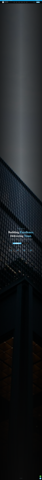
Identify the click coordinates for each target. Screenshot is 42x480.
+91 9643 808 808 (10, 0)
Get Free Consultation (16, 243)
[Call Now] (40, 478)
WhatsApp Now (24, 246)
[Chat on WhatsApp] (40, 476)
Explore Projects (26, 243)
